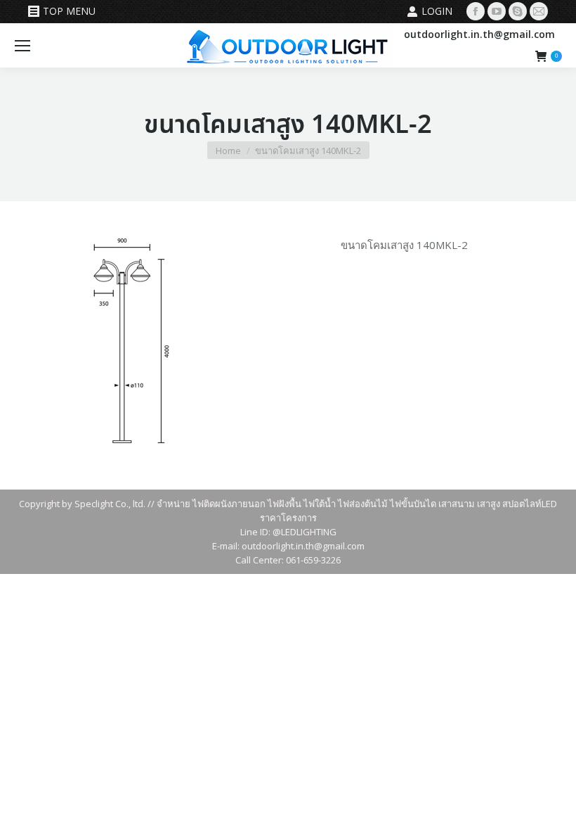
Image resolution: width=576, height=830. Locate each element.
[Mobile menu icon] (22, 45)
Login (436, 11)
